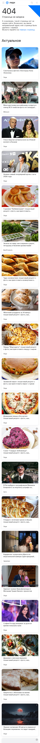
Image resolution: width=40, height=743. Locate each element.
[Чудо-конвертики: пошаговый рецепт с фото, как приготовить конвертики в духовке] (20, 270)
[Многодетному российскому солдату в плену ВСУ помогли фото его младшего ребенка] (20, 98)
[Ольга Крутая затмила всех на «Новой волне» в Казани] (20, 132)
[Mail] (7, 2)
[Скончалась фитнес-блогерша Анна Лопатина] (20, 63)
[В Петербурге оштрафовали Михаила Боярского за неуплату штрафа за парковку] (20, 478)
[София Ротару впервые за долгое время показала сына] (20, 616)
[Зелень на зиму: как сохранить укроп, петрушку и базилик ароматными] (20, 236)
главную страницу (27, 30)
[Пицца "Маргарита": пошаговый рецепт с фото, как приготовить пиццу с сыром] (20, 340)
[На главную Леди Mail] (12, 2)
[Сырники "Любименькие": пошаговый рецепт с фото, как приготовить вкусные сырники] (20, 201)
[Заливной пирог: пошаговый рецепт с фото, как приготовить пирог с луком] (20, 374)
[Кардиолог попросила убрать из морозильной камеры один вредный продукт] (20, 547)
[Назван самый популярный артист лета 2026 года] (20, 167)
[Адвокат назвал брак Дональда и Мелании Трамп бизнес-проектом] (20, 581)
